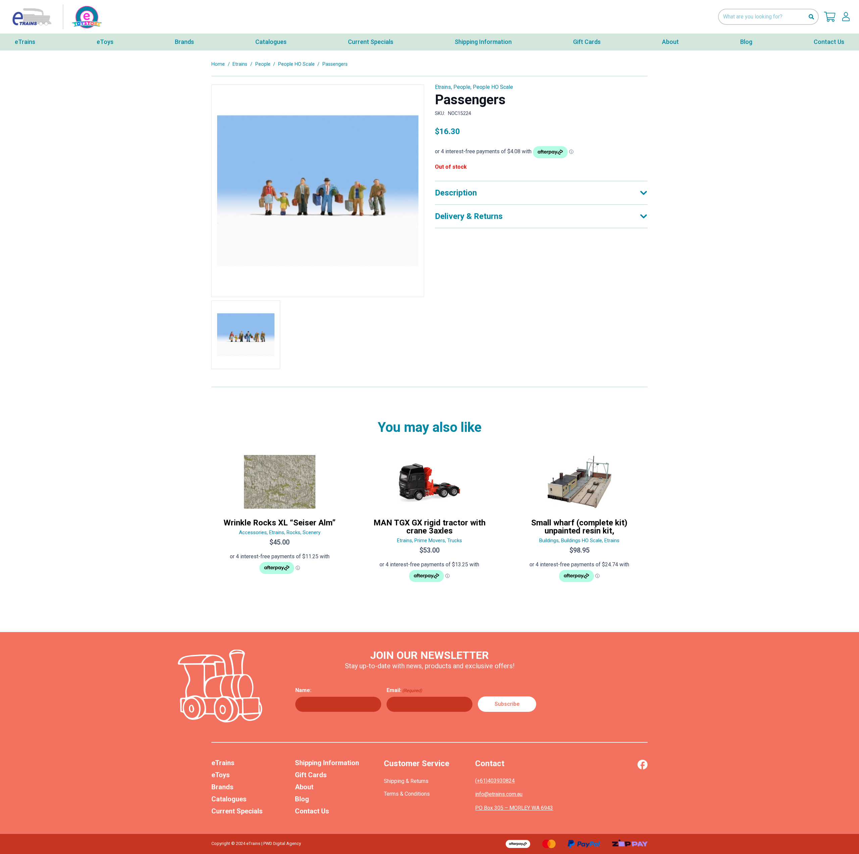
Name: (303, 690)
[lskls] (846, 17)
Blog (302, 799)
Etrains (240, 64)
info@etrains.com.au (498, 794)
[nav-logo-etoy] (55, 17)
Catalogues (229, 799)
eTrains (223, 763)
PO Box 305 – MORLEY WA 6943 (514, 808)
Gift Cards (311, 775)
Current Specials (237, 811)
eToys (220, 775)
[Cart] (830, 17)
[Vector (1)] (642, 764)
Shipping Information (327, 763)
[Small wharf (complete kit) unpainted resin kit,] (579, 521)
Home (218, 64)
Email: (404, 690)
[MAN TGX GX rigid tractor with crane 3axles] (429, 521)
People (262, 64)
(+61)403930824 (495, 781)
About (304, 787)
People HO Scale (296, 64)
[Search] (811, 16)
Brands (222, 787)
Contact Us (312, 811)
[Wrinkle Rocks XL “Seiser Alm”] (279, 521)
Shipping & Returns (406, 781)
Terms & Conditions (407, 794)
